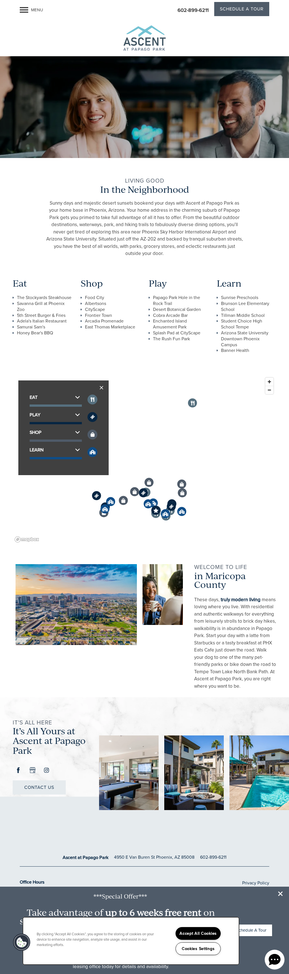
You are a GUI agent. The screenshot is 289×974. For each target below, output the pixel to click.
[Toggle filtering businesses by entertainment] (92, 417)
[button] (280, 894)
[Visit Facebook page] (18, 770)
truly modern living (240, 599)
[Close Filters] (101, 387)
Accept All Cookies (198, 933)
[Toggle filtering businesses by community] (92, 452)
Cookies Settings (198, 948)
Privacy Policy (255, 883)
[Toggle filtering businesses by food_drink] (92, 399)
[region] (144, 459)
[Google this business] (32, 770)
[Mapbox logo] (26, 539)
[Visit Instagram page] (46, 770)
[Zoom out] (269, 390)
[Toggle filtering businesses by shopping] (92, 435)
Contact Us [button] (39, 787)
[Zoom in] (269, 382)
